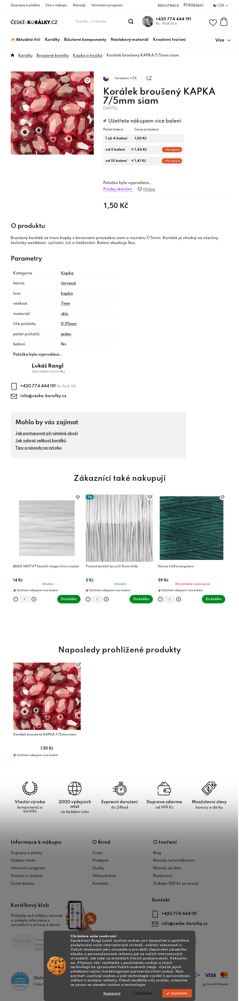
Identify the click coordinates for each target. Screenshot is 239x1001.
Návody (79, 5)
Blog (157, 853)
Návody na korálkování (174, 861)
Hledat (131, 21)
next (224, 564)
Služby (98, 868)
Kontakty (100, 884)
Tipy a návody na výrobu (38, 448)
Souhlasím (179, 993)
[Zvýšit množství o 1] (34, 599)
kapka (67, 294)
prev (14, 564)
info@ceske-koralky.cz (43, 396)
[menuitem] (25, 40)
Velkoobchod (104, 876)
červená (68, 283)
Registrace (168, 5)
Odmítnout (143, 993)
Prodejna (100, 861)
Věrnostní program (107, 5)
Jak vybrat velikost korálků (40, 441)
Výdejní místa (23, 861)
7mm (65, 304)
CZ (149, 78)
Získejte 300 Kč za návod (175, 884)
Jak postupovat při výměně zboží (46, 433)
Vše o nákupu (56, 5)
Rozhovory (162, 876)
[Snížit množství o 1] (15, 599)
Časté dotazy (22, 884)
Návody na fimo (167, 868)
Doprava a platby (26, 853)
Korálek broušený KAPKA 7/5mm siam (44, 734)
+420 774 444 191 (173, 19)
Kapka (67, 273)
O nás (97, 853)
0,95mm (69, 324)
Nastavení (111, 993)
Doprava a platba (25, 5)
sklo (64, 314)
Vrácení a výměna (27, 876)
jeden (66, 334)
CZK (221, 5)
